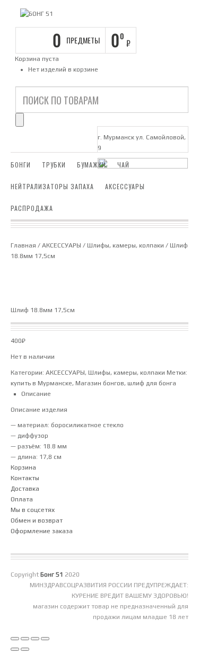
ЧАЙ (123, 164)
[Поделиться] (35, 638)
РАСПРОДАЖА (32, 208)
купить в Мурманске (41, 383)
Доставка (25, 488)
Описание (36, 393)
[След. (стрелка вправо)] (25, 649)
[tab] (104, 393)
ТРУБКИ (54, 164)
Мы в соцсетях (33, 510)
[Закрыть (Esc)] (45, 638)
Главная (23, 245)
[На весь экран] (25, 638)
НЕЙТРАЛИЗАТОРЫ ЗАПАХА (52, 186)
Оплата (22, 499)
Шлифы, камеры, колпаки (125, 245)
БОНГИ (21, 164)
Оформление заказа (42, 531)
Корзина (23, 467)
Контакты (25, 478)
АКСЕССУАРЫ (125, 186)
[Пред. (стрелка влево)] (15, 649)
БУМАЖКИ (91, 164)
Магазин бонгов (99, 383)
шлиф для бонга (151, 383)
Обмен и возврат (37, 520)
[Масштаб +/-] (15, 638)
